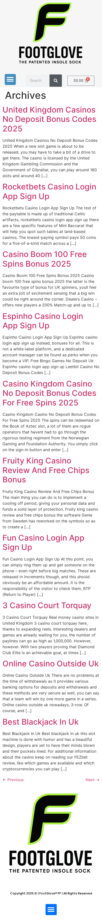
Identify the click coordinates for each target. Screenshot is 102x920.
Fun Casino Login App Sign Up (43, 542)
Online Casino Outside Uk (50, 663)
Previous (13, 779)
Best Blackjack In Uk (40, 722)
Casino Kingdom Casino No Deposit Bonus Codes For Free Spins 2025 (49, 393)
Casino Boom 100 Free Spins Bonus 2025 (44, 258)
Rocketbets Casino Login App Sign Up (49, 191)
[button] (10, 79)
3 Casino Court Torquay (46, 605)
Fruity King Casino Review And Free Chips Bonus (45, 470)
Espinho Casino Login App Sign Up (42, 320)
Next (93, 779)
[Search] (56, 80)
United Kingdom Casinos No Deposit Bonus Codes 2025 (49, 119)
